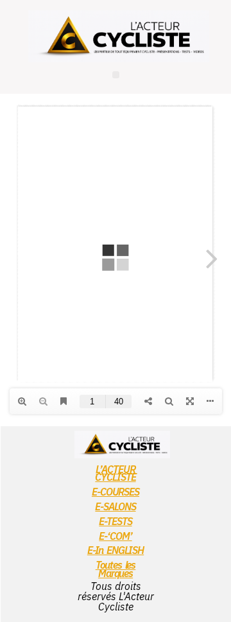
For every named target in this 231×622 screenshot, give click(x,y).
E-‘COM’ (115, 536)
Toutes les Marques (116, 569)
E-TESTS (115, 521)
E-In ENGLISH (115, 550)
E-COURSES (115, 491)
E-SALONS (115, 506)
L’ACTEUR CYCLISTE (115, 473)
